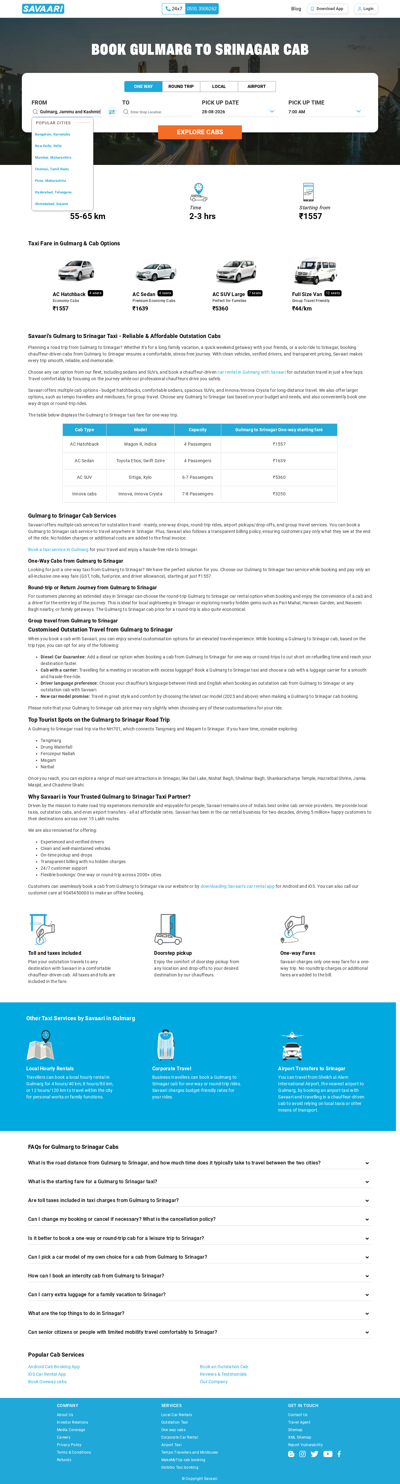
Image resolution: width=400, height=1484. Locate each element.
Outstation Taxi (174, 1422)
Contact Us (298, 1415)
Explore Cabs (200, 132)
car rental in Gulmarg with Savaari (252, 372)
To (126, 102)
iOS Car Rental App (47, 1374)
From (39, 102)
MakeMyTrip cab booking (183, 1460)
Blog (296, 9)
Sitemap (295, 1430)
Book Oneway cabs (47, 1381)
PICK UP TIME (306, 102)
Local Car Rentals (176, 1415)
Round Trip (181, 86)
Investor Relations (72, 1422)
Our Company (214, 1381)
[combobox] (327, 111)
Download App (330, 8)
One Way (143, 86)
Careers (63, 1437)
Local (219, 86)
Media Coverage (71, 1430)
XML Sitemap (300, 1437)
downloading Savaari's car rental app (238, 886)
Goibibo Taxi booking (179, 1467)
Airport (257, 86)
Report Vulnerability (305, 1445)
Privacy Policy (69, 1445)
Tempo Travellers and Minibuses (189, 1452)
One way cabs (173, 1430)
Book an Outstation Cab (224, 1366)
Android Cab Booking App (54, 1366)
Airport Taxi (171, 1445)
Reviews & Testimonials (223, 1374)
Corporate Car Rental (179, 1437)
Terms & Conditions (74, 1452)
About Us (65, 1415)
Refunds (64, 1460)
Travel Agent (299, 1422)
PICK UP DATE (220, 102)
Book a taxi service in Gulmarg (58, 549)
